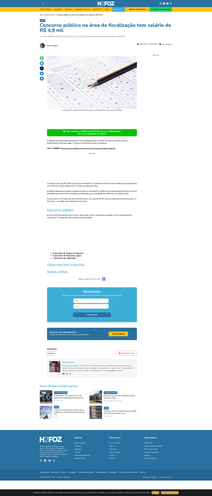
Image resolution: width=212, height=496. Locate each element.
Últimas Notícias (46, 9)
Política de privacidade (170, 492)
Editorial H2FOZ (80, 458)
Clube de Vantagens (151, 452)
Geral (42, 20)
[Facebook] (63, 374)
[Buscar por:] (43, 3)
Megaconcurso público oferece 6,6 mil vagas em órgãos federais (88, 148)
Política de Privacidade (149, 477)
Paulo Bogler (52, 45)
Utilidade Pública (49, 15)
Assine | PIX (148, 443)
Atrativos (147, 455)
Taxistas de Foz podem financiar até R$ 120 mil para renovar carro (120, 412)
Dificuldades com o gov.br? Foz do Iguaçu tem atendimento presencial (68, 396)
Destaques (58, 9)
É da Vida (112, 449)
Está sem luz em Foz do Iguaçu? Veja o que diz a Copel (119, 396)
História (112, 455)
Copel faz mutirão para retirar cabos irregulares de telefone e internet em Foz (69, 412)
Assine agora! (118, 334)
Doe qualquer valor (151, 449)
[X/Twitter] (70, 374)
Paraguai (68, 9)
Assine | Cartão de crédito (153, 446)
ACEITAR (155, 492)
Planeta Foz (97, 9)
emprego (51, 353)
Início (41, 15)
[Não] (209, 493)
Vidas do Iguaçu (115, 452)
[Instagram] (67, 374)
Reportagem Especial (82, 455)
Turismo (86, 9)
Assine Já (117, 9)
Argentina (78, 9)
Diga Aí (111, 446)
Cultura (112, 458)
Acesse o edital (57, 272)
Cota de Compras (150, 458)
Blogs (107, 9)
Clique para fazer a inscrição (65, 264)
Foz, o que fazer (115, 443)
